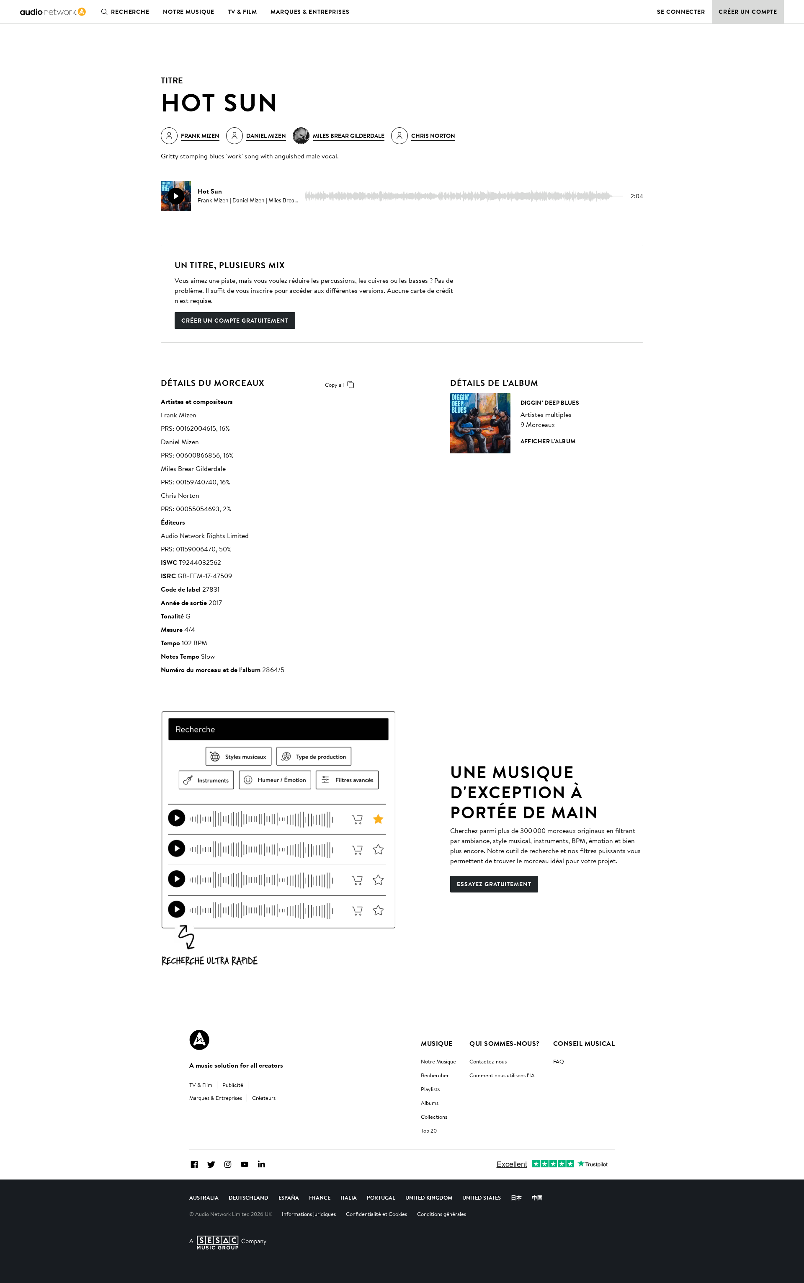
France (319, 1197)
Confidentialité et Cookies (376, 1214)
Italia (348, 1197)
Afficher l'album (548, 441)
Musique (436, 1043)
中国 (537, 1197)
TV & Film (242, 12)
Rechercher (435, 1075)
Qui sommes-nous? (504, 1043)
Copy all (334, 384)
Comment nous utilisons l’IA (502, 1075)
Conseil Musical (584, 1043)
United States (481, 1197)
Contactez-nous (488, 1061)
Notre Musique (438, 1061)
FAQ (558, 1061)
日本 (516, 1197)
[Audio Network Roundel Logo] (199, 1040)
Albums (429, 1103)
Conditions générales (441, 1214)
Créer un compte (748, 12)
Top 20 (429, 1130)
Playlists (430, 1089)
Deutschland (248, 1197)
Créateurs (264, 1098)
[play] (176, 196)
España (288, 1197)
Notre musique (188, 12)
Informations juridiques (309, 1214)
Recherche (130, 12)
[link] (53, 12)
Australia (204, 1197)
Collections (434, 1116)
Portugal (381, 1197)
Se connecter (681, 12)
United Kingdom (428, 1197)
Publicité (232, 1085)
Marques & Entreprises (310, 12)
